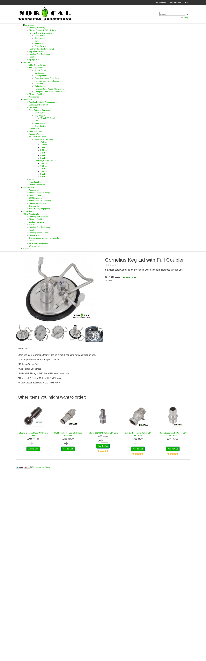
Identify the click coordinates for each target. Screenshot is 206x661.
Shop (185, 17)
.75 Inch (43, 142)
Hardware (27, 99)
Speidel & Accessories (38, 203)
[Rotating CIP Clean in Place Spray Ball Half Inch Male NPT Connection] (33, 416)
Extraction (27, 211)
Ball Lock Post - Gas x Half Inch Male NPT (68, 434)
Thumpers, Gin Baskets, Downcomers (50, 92)
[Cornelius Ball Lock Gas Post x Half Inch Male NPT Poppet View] (68, 416)
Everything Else (35, 182)
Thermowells (34, 206)
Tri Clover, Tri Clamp (37, 137)
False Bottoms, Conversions (40, 33)
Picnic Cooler (40, 44)
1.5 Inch (43, 145)
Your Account (160, 2)
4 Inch (42, 155)
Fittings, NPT (34, 129)
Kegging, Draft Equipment (39, 54)
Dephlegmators (41, 76)
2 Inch (42, 147)
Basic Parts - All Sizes (44, 139)
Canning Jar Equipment (38, 105)
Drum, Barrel (40, 36)
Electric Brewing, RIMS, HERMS (42, 30)
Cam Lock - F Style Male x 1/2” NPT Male (138, 434)
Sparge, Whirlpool (36, 59)
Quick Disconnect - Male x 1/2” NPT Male (172, 434)
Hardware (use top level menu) (41, 49)
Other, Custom (40, 46)
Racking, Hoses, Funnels (39, 233)
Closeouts (27, 249)
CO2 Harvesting (35, 198)
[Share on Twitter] (19, 467)
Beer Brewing (29, 25)
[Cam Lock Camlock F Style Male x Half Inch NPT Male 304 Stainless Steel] (138, 416)
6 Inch (42, 158)
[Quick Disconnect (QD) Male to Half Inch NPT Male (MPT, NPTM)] (173, 416)
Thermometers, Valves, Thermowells (49, 89)
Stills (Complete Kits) (37, 65)
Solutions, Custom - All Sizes (46, 161)
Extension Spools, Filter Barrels (47, 78)
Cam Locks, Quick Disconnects (42, 102)
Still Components (36, 68)
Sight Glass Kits (35, 131)
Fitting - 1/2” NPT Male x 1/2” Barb (103, 433)
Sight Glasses (40, 86)
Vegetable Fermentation (38, 243)
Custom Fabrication (37, 185)
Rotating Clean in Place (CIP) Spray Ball (33, 434)
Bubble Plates (40, 70)
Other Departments (31, 214)
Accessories (34, 97)
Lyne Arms (39, 84)
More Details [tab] (23, 349)
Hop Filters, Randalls (37, 52)
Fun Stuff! (33, 225)
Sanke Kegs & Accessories (40, 201)
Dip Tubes (33, 107)
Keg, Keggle (40, 38)
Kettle (37, 41)
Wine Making (34, 246)
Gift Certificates (175, 2)
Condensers (39, 73)
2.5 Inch (43, 150)
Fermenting (28, 187)
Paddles (32, 57)
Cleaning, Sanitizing (37, 28)
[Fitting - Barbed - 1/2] (103, 416)
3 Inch (42, 153)
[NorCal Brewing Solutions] (45, 14)
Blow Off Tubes (35, 195)
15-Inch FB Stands (47, 118)
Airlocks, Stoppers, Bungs (39, 193)
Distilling (26, 62)
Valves (31, 179)
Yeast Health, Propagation (39, 209)
